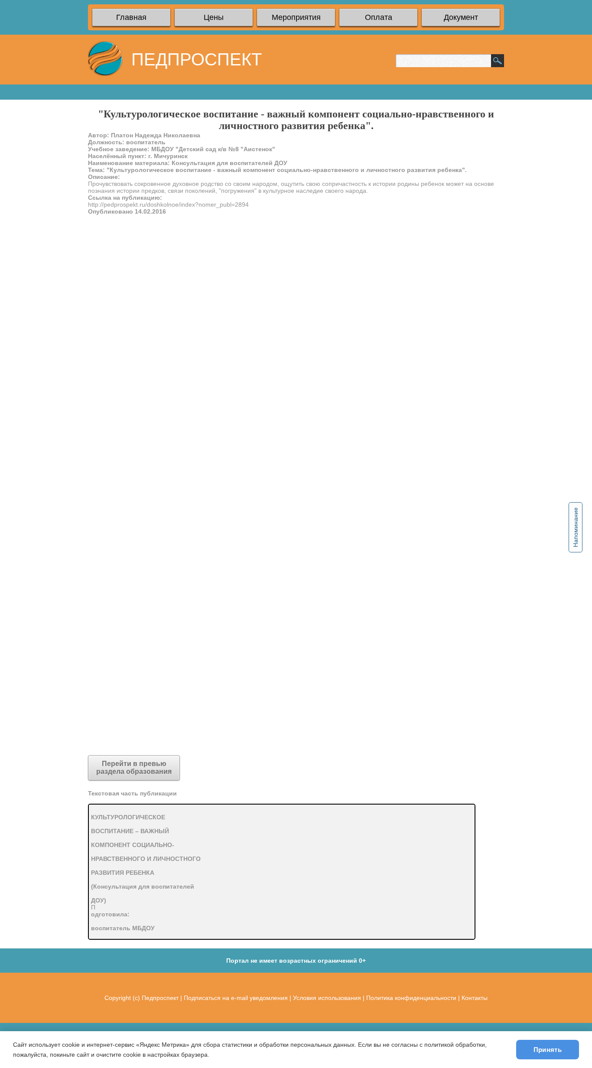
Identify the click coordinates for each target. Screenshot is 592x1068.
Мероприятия (296, 17)
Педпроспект (160, 997)
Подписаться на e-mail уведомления (236, 997)
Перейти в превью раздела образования (134, 767)
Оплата (378, 17)
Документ (461, 17)
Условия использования (327, 997)
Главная (131, 17)
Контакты (475, 997)
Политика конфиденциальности (411, 997)
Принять (547, 1049)
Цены (214, 17)
